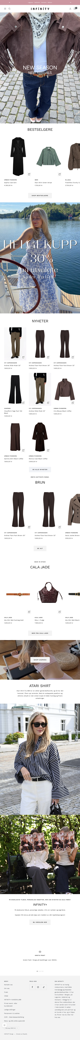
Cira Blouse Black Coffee (62, 411)
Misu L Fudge (39, 620)
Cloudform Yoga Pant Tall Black (13, 412)
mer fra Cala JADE (40, 633)
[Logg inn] (70, 9)
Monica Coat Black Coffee (38, 459)
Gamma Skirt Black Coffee (13, 459)
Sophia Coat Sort (10, 182)
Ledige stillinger (9, 1009)
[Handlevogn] (75, 9)
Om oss (6, 988)
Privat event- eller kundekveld (10, 1005)
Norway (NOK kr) (11, 1028)
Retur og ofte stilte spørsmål (14, 1021)
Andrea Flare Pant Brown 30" (39, 365)
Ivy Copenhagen (10, 363)
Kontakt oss (8, 984)
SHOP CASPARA (40, 660)
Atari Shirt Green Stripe (43, 182)
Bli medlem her (40, 922)
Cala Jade (8, 617)
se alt (40, 548)
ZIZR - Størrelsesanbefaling (14, 1017)
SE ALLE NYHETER (40, 469)
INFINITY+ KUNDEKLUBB (12, 999)
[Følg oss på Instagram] (38, 987)
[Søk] (9, 9)
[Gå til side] (37, 971)
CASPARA (7, 408)
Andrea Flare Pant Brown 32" (64, 365)
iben (36, 180)
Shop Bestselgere (40, 195)
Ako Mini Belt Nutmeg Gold (13, 620)
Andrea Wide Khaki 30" (12, 365)
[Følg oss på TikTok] (44, 987)
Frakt (6, 992)
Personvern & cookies (11, 1013)
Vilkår (6, 996)
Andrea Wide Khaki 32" (37, 411)
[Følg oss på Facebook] (32, 987)
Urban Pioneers (10, 180)
